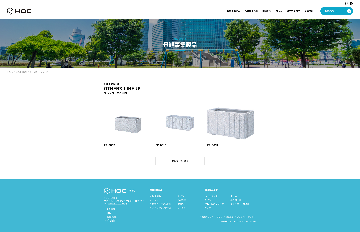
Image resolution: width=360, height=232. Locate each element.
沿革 (108, 213)
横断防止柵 (235, 200)
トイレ (155, 200)
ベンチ (208, 207)
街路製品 (181, 200)
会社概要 (110, 209)
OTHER (181, 207)
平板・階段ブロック (214, 204)
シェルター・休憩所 (239, 204)
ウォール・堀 (211, 196)
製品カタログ (207, 217)
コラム (219, 217)
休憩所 (180, 204)
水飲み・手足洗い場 (161, 204)
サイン (180, 196)
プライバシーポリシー (245, 217)
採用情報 (110, 220)
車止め (233, 196)
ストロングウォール (161, 207)
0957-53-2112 (115, 203)
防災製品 (156, 196)
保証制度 (229, 217)
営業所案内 (111, 216)
